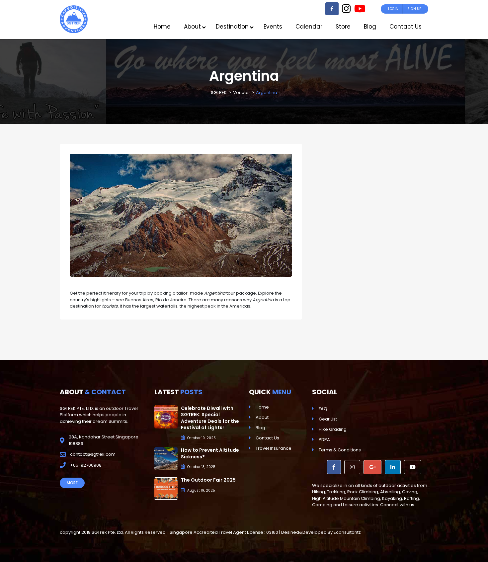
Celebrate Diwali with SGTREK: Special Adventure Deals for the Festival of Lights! (210, 418)
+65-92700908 (86, 465)
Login (393, 8)
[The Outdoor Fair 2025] (166, 488)
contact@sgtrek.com (93, 454)
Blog (260, 427)
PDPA (324, 439)
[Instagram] (346, 10)
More (72, 483)
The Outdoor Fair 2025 (208, 480)
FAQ (323, 409)
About (262, 417)
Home (262, 407)
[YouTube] (360, 10)
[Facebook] (332, 8)
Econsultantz (347, 532)
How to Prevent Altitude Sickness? (210, 453)
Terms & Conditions (340, 450)
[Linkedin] (393, 467)
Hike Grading (333, 429)
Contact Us (267, 438)
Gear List (328, 419)
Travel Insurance (273, 448)
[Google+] (372, 467)
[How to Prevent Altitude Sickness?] (166, 458)
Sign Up (414, 8)
